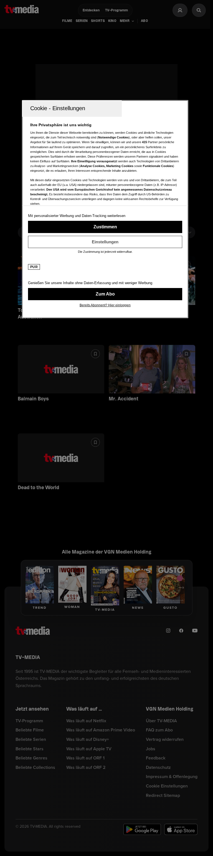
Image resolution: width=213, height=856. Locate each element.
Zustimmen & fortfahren (105, 227)
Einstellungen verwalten (105, 242)
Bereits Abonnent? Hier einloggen (105, 305)
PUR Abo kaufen (105, 294)
